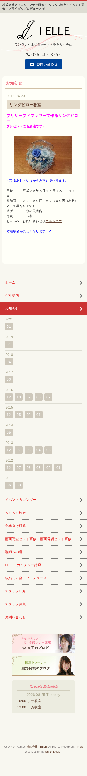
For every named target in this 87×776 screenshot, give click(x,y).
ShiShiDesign (53, 751)
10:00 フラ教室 (29, 701)
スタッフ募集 (15, 604)
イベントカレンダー (20, 500)
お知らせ (12, 308)
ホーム (10, 282)
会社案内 (12, 295)
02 (48, 397)
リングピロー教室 (25, 105)
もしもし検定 (15, 513)
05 (19, 415)
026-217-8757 (46, 54)
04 (9, 362)
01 (9, 326)
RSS (80, 746)
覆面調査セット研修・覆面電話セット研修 (38, 539)
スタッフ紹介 (15, 591)
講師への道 (13, 552)
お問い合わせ (15, 617)
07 (29, 397)
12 (9, 397)
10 (19, 397)
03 (9, 379)
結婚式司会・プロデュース (26, 578)
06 (29, 450)
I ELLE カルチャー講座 (23, 565)
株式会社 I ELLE (37, 746)
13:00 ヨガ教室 (29, 707)
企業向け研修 (15, 526)
